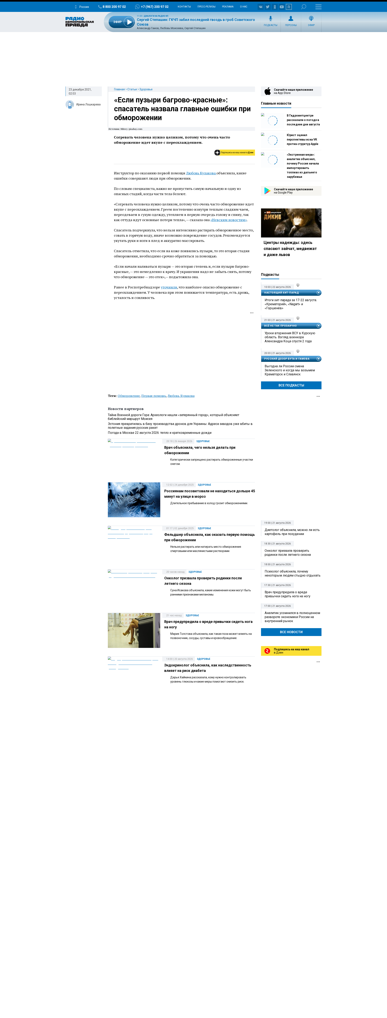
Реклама (227, 6)
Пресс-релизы (206, 6)
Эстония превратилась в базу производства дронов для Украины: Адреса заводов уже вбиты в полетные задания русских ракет (180, 426)
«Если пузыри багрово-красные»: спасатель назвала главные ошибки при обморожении (182, 109)
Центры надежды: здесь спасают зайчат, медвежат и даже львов (290, 248)
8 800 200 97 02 (114, 7)
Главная (119, 89)
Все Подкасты (291, 385)
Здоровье (146, 89)
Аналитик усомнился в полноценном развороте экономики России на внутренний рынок (292, 617)
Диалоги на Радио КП (156, 16)
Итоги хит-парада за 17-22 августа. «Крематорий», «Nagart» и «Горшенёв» (291, 304)
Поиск (303, 6)
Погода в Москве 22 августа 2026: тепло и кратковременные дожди (159, 433)
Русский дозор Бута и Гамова (286, 358)
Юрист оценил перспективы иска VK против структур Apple (302, 139)
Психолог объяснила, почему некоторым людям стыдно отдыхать (292, 573)
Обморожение (129, 395)
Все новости (291, 632)
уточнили (169, 287)
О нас (243, 6)
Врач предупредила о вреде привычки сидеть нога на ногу (287, 594)
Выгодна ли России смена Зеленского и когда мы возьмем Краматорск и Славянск (290, 370)
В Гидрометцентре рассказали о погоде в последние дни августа (303, 120)
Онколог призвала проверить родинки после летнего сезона (288, 553)
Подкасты (270, 25)
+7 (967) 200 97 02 (155, 7)
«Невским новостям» (228, 219)
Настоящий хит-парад (281, 292)
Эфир (311, 25)
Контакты (184, 6)
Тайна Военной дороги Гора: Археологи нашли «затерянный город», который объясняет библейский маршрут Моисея (173, 417)
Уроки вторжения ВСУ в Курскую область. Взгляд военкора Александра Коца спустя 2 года (290, 337)
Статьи (132, 89)
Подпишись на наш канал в (237, 152)
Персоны (291, 25)
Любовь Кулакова (201, 173)
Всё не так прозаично (280, 325)
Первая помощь (153, 395)
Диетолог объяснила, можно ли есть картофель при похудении (292, 532)
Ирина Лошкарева (88, 104)
